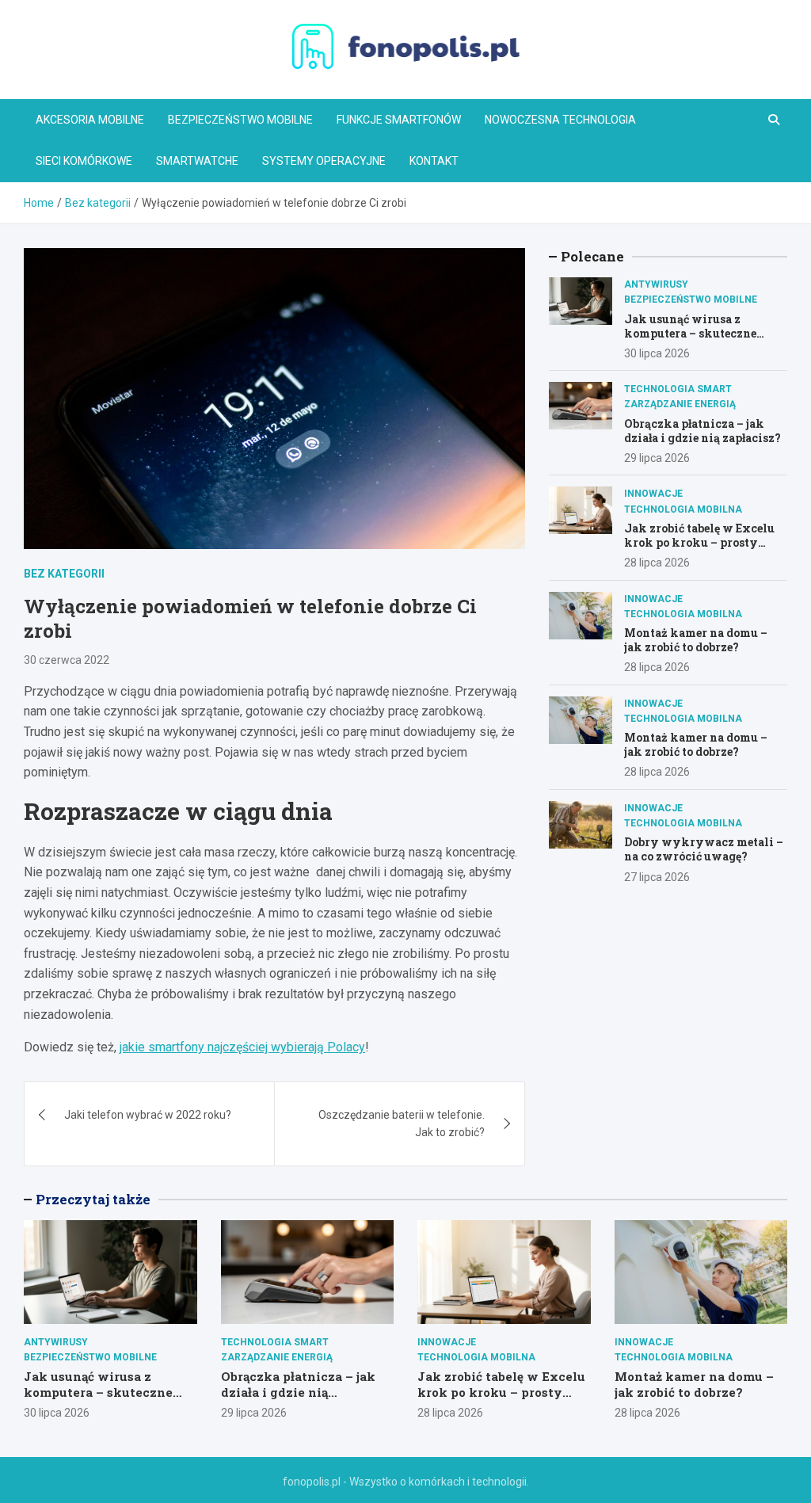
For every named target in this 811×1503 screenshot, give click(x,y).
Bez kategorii (64, 573)
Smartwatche (197, 160)
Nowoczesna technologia (560, 119)
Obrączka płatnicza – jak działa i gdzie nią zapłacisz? (702, 430)
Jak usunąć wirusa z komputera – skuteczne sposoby (690, 333)
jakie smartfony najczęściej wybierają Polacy (242, 1047)
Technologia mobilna (683, 509)
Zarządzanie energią (680, 404)
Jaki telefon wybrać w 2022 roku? (147, 1114)
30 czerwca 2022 (66, 660)
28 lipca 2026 (657, 562)
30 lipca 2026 (657, 353)
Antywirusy (656, 284)
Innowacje (653, 493)
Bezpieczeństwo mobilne (240, 119)
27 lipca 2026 (657, 877)
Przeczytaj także (93, 1199)
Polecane (592, 256)
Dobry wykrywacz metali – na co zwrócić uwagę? (703, 849)
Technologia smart (678, 389)
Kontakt (434, 160)
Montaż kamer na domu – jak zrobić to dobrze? (695, 639)
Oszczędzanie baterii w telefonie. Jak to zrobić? (401, 1123)
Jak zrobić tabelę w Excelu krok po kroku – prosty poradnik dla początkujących (699, 550)
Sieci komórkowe (84, 160)
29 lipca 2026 (657, 458)
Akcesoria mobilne (90, 119)
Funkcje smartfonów (399, 119)
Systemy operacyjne (324, 160)
